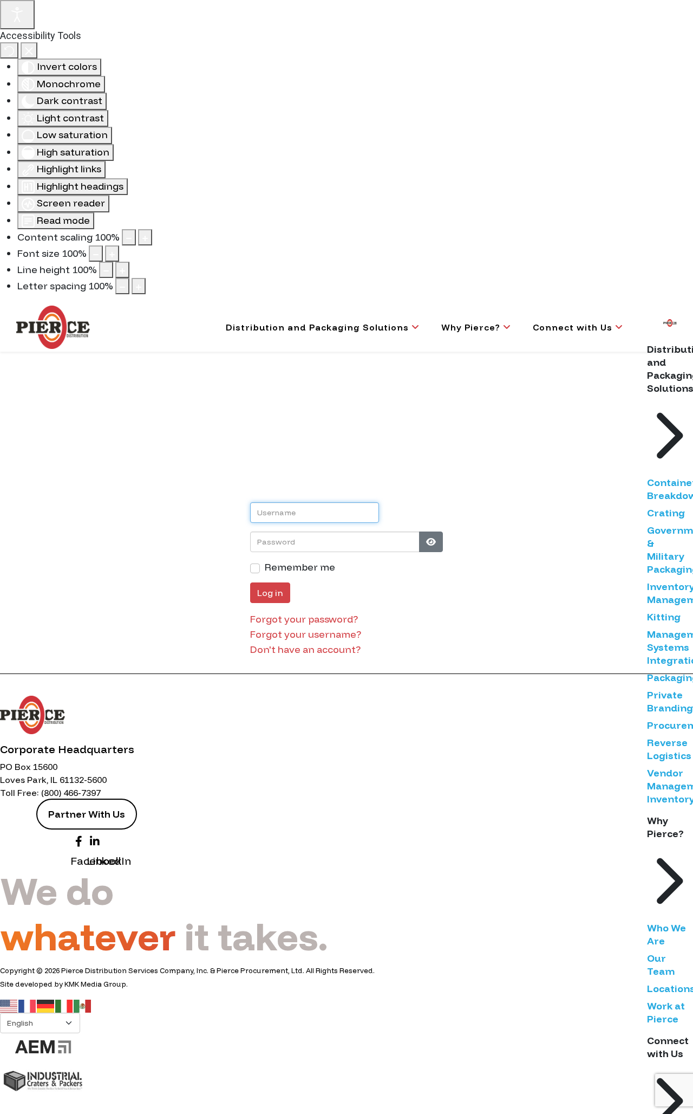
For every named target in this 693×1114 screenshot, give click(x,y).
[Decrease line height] (106, 270)
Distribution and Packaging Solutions (317, 327)
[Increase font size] (112, 253)
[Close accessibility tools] (29, 50)
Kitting (664, 617)
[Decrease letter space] (122, 286)
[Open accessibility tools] (17, 14)
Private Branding (670, 701)
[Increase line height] (122, 270)
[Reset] (9, 50)
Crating (666, 513)
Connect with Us (572, 327)
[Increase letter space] (139, 286)
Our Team (661, 964)
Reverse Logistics (669, 749)
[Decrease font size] (96, 253)
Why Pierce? (470, 327)
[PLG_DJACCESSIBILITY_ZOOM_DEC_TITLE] (129, 237)
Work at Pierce (666, 1012)
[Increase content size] (145, 237)
